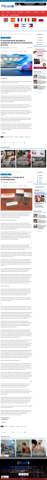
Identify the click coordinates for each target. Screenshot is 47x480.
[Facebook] (42, 1)
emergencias (21, 136)
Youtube (40, 44)
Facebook (40, 37)
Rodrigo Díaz (6, 47)
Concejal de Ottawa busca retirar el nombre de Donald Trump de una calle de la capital (42, 82)
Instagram (41, 40)
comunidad (16, 136)
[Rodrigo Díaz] (2, 48)
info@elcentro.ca (26, 470)
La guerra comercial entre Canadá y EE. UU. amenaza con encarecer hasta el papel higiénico (42, 76)
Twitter (40, 42)
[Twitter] (43, 1)
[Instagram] (37, 40)
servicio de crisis (27, 136)
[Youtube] (45, 1)
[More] (25, 51)
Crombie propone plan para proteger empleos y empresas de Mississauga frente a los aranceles (42, 87)
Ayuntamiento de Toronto (8, 136)
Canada (5, 34)
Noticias (2, 34)
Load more (39, 91)
